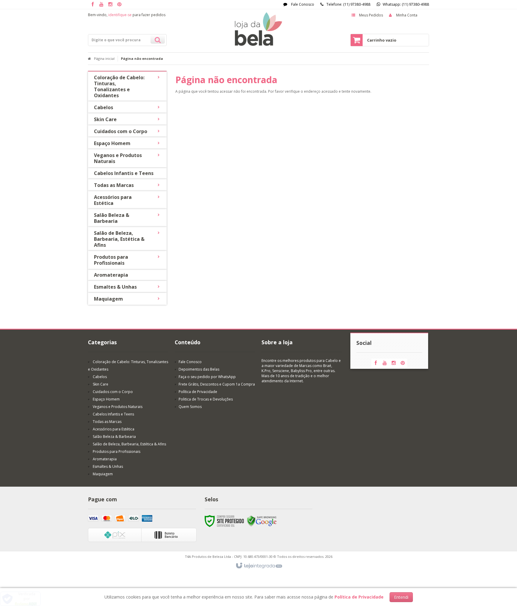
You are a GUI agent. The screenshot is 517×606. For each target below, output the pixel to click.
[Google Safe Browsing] (262, 520)
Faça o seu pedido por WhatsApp (207, 376)
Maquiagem (103, 473)
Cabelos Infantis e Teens (113, 414)
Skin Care (100, 384)
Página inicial (104, 58)
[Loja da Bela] (258, 29)
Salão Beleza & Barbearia (114, 436)
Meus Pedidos (371, 15)
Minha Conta (406, 15)
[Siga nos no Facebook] (92, 4)
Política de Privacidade (198, 391)
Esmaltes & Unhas (108, 466)
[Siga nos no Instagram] (110, 4)
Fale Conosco (302, 4)
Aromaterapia (105, 459)
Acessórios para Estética (113, 429)
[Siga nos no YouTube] (384, 363)
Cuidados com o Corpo (113, 391)
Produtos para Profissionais (116, 451)
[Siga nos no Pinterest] (119, 4)
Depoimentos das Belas (199, 369)
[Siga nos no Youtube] (101, 4)
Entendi (401, 597)
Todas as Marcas (107, 421)
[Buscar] (157, 39)
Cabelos (100, 376)
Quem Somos (190, 406)
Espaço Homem (106, 399)
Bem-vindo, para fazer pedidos (126, 14)
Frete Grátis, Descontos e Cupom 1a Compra (217, 384)
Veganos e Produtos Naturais (117, 406)
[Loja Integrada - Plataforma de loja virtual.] (258, 566)
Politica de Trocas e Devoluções (206, 399)
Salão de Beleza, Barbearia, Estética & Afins (129, 444)
